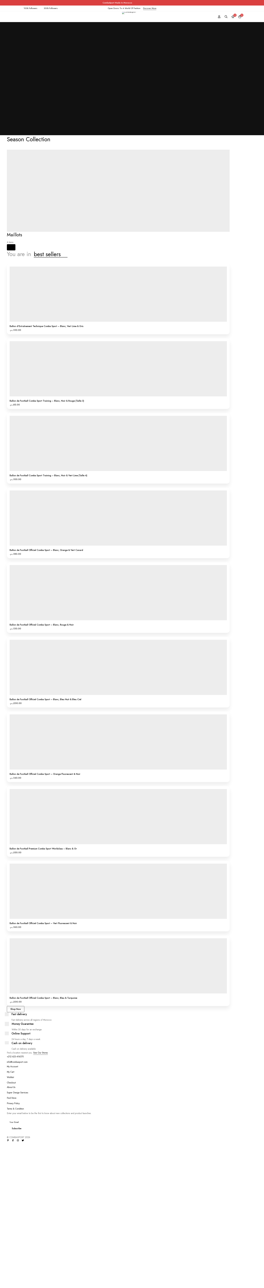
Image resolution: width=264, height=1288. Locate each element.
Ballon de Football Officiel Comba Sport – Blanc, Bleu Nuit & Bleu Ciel (45, 699)
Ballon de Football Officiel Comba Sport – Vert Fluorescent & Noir (43, 923)
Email (10, 1117)
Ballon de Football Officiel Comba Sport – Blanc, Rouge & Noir (42, 624)
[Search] (226, 16)
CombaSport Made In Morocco (117, 2)
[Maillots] (11, 247)
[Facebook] (13, 1140)
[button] (109, 321)
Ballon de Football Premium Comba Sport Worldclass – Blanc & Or (43, 848)
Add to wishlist (115, 321)
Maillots (14, 234)
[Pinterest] (8, 1140)
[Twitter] (23, 1140)
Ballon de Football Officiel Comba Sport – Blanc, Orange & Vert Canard (46, 550)
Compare (121, 321)
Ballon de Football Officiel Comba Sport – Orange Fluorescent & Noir (45, 774)
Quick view (127, 321)
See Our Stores (40, 1052)
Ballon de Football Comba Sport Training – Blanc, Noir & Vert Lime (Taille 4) (48, 475)
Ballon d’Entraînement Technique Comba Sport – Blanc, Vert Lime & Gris (46, 326)
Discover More (149, 8)
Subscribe (16, 1128)
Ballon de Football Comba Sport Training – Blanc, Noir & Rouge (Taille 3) (47, 400)
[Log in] (219, 16)
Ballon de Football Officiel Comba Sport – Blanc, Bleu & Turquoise (43, 998)
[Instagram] (18, 1140)
